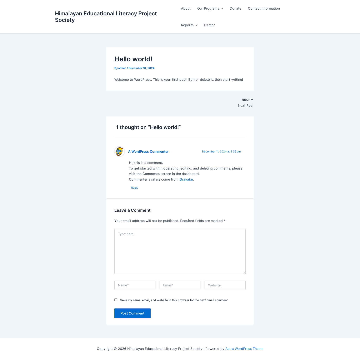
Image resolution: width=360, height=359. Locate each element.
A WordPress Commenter (148, 152)
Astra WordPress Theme (244, 349)
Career (209, 25)
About (186, 8)
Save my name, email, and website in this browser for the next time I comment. (174, 300)
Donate (235, 8)
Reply (134, 187)
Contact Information (264, 8)
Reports (187, 25)
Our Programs (208, 8)
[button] (221, 8)
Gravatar (186, 179)
